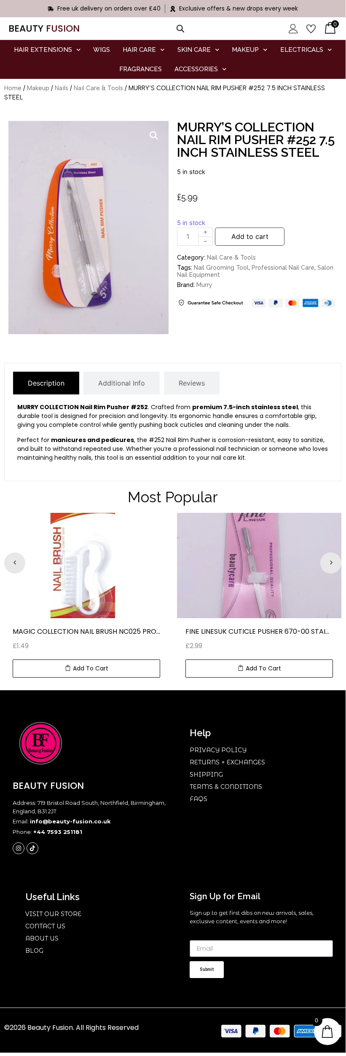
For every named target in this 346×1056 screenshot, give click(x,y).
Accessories (196, 69)
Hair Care (139, 50)
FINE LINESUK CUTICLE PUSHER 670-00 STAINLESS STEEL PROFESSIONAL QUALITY (259, 631)
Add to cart (249, 236)
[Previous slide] (14, 563)
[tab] (46, 383)
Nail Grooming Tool (221, 267)
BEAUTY (44, 28)
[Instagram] (18, 848)
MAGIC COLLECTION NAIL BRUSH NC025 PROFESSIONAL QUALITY (86, 631)
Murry (204, 284)
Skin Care (194, 50)
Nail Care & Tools (98, 88)
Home (12, 88)
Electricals (301, 50)
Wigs (101, 50)
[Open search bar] (180, 28)
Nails (61, 88)
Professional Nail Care (283, 267)
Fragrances (140, 69)
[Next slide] (330, 563)
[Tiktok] (32, 848)
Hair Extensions (43, 50)
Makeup (245, 50)
